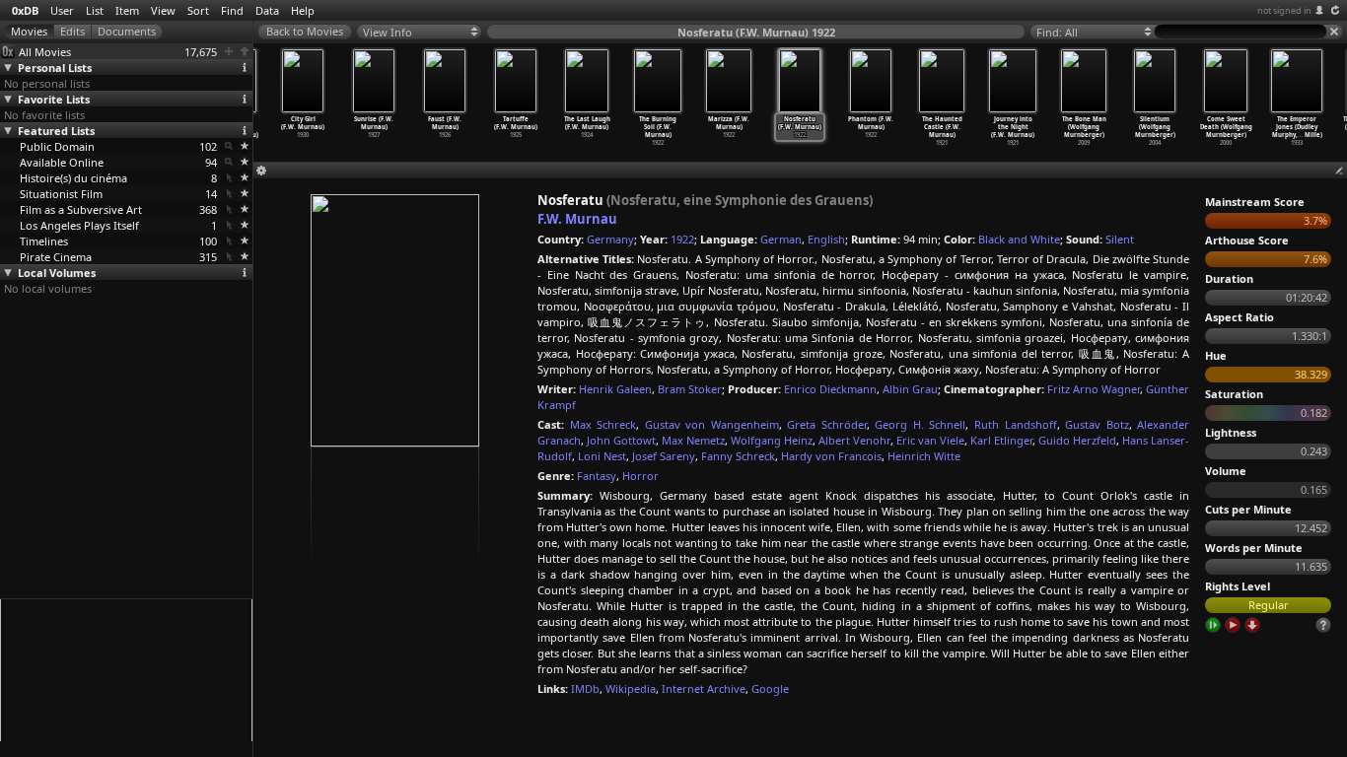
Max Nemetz (693, 440)
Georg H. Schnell (920, 424)
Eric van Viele (930, 440)
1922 (682, 239)
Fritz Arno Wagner (1093, 388)
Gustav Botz (1097, 424)
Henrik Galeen (615, 388)
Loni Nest (602, 455)
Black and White (1019, 239)
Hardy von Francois (831, 455)
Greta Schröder (827, 424)
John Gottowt (621, 440)
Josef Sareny (663, 455)
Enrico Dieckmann (830, 388)
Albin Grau (910, 388)
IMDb (585, 688)
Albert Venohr (853, 440)
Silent (1119, 239)
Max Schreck (603, 424)
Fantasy (596, 475)
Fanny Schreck (738, 455)
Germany (610, 239)
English (826, 239)
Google (770, 688)
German (781, 239)
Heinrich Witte (923, 455)
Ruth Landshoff (1015, 424)
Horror (640, 475)
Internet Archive (703, 688)
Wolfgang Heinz (772, 440)
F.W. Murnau (577, 219)
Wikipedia (630, 688)
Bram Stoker (690, 388)
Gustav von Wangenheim (712, 424)
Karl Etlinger (1001, 440)
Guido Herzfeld (1077, 440)
